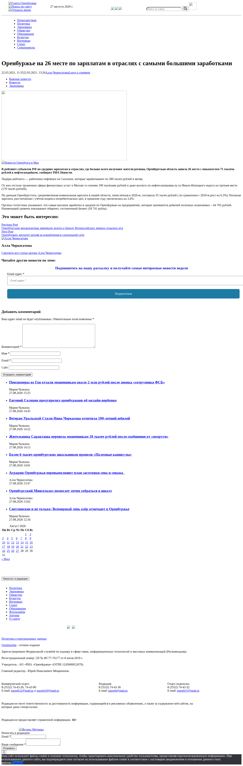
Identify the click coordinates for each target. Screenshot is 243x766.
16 (31, 542)
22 (26, 546)
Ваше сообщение (14, 744)
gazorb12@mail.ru (22, 690)
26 (12, 550)
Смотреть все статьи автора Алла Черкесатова (31, 253)
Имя (5, 353)
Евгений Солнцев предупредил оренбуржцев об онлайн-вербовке (63, 400)
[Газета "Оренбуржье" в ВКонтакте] (113, 8)
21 (22, 546)
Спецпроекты (26, 47)
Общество (23, 30)
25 (8, 550)
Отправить (9, 748)
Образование (25, 33)
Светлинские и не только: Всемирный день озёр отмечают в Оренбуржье (69, 509)
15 (26, 542)
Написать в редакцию (15, 578)
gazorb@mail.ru (118, 690)
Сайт (5, 367)
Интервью (23, 40)
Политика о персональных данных (24, 638)
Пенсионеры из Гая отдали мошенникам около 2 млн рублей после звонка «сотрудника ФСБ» (87, 382)
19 (12, 546)
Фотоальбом (17, 612)
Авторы (14, 615)
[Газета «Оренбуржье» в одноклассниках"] (117, 8)
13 (17, 542)
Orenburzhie (9, 645)
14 (22, 542)
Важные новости (20, 79)
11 (8, 542)
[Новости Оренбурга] (20, 162)
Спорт (21, 44)
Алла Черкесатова (57, 72)
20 (17, 546)
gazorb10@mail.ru (48, 690)
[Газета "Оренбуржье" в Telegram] (107, 8)
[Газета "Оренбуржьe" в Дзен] (120, 8)
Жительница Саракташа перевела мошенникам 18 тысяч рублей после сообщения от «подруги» (88, 436)
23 (31, 546)
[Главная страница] (22, 3)
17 (3, 546)
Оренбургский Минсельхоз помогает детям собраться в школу (60, 491)
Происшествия (26, 20)
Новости (14, 82)
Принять (17, 762)
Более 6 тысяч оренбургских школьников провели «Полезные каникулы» (70, 454)
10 (3, 542)
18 (8, 546)
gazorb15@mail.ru (188, 690)
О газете (14, 618)
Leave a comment (79, 72)
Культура (23, 37)
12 (12, 542)
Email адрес (15, 274)
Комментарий (12, 346)
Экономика (24, 27)
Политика (23, 23)
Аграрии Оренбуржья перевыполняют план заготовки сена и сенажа (67, 473)
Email (6, 360)
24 (3, 550)
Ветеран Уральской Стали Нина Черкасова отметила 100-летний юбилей (69, 418)
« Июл (6, 559)
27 (17, 550)
